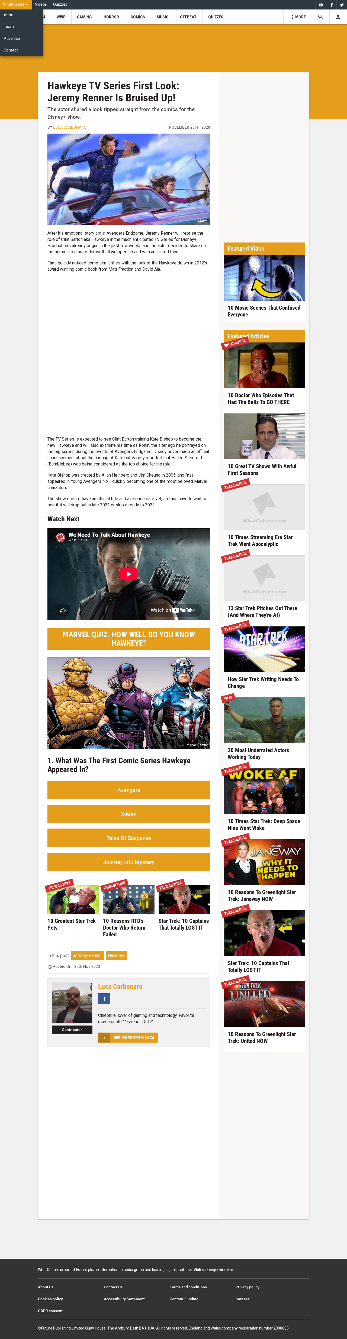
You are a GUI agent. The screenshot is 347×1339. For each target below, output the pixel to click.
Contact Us (113, 1287)
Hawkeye (117, 955)
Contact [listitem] (11, 50)
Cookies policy (50, 1299)
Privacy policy (247, 1287)
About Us (45, 1287)
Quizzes (60, 4)
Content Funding (184, 1299)
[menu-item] (61, 16)
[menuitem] (16, 4)
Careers (242, 1299)
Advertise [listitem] (12, 38)
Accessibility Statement (124, 1299)
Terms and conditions (188, 1287)
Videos (41, 4)
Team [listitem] (9, 26)
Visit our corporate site (213, 1269)
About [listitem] (9, 15)
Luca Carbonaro (69, 127)
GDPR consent (50, 1311)
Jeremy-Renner (87, 955)
